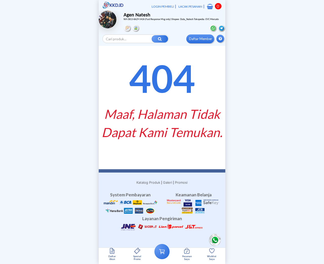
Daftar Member (200, 39)
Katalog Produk (148, 182)
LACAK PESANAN (190, 6)
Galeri (167, 182)
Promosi (181, 182)
